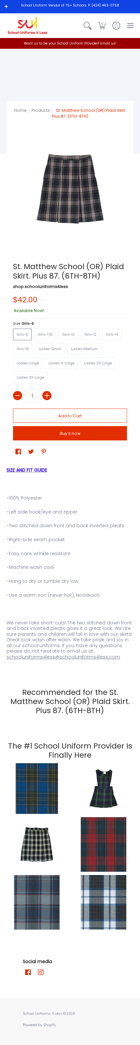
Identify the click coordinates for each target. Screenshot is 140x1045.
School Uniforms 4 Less (43, 1013)
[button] (102, 25)
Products (41, 110)
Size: (23, 323)
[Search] (87, 25)
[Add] (46, 395)
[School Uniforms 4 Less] (28, 25)
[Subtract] (17, 395)
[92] (37, 788)
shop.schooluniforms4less (40, 286)
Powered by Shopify (39, 1025)
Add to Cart (70, 416)
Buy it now (70, 433)
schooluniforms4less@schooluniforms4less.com (63, 657)
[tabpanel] (70, 566)
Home (20, 110)
